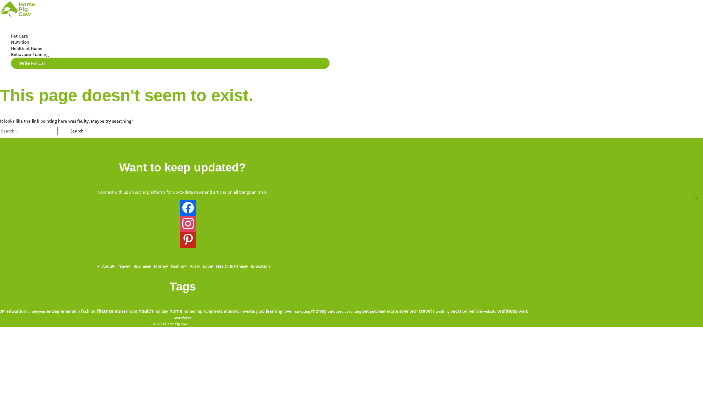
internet (231, 311)
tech (413, 311)
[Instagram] (188, 226)
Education (260, 266)
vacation (459, 311)
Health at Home (27, 48)
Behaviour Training (30, 54)
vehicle (475, 311)
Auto (194, 266)
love (287, 311)
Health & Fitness (231, 266)
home (175, 311)
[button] (170, 63)
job (262, 311)
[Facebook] (188, 210)
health (145, 310)
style (403, 311)
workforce (182, 317)
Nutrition (20, 42)
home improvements (203, 311)
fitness (121, 311)
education (16, 311)
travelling (441, 311)
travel (425, 311)
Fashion (178, 266)
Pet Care (19, 36)
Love (207, 266)
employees (36, 311)
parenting (352, 311)
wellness (507, 310)
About (108, 266)
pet (365, 311)
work (523, 311)
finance (105, 311)
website (489, 311)
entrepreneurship (63, 311)
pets (373, 311)
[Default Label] (188, 242)
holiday (161, 311)
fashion (88, 311)
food (133, 311)
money (319, 311)
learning (274, 311)
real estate (388, 311)
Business (141, 266)
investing (249, 311)
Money (160, 266)
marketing (301, 311)
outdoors (335, 311)
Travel (123, 266)
